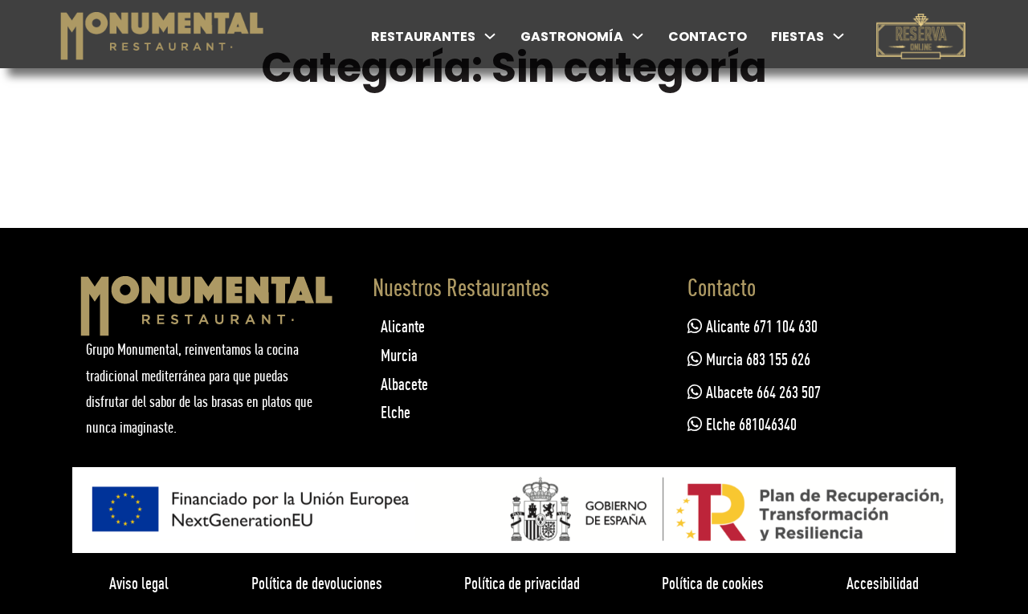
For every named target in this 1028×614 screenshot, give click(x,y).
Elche (395, 412)
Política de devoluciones (316, 583)
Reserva (920, 48)
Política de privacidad (522, 583)
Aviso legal (139, 583)
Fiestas (797, 36)
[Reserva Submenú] (959, 36)
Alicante (403, 326)
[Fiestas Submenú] (838, 36)
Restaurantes (423, 36)
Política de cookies (713, 583)
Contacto (707, 36)
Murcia (399, 355)
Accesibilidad (882, 583)
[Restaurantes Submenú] (489, 36)
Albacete (404, 384)
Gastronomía (571, 36)
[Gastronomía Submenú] (637, 36)
